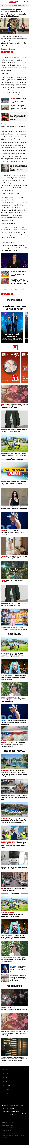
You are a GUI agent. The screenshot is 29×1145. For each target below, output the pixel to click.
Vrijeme (21, 289)
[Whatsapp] (7, 52)
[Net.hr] (11, 1123)
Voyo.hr (12, 1127)
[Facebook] (2, 52)
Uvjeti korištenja (6, 1111)
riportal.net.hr (14, 1133)
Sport (8, 1074)
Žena (7, 1090)
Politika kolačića (15, 1111)
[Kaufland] (14, 348)
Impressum (5, 1108)
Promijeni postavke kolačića (9, 1118)
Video (7, 1094)
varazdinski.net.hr (6, 1133)
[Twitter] (4, 52)
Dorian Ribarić (19, 48)
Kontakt (14, 1114)
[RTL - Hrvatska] (4, 1123)
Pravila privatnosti (7, 1114)
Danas (8, 1070)
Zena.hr (7, 1127)
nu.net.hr (23, 1135)
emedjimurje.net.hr (6, 1132)
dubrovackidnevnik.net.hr (8, 1135)
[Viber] (9, 52)
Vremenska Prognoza (7, 289)
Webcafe (8, 1086)
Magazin (8, 1082)
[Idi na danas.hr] (13, 1)
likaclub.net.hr (5, 1137)
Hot (7, 1078)
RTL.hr (3, 1127)
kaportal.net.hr (20, 1132)
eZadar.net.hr (18, 1135)
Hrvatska (15, 289)
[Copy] (12, 52)
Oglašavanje (12, 1108)
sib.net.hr (14, 1132)
